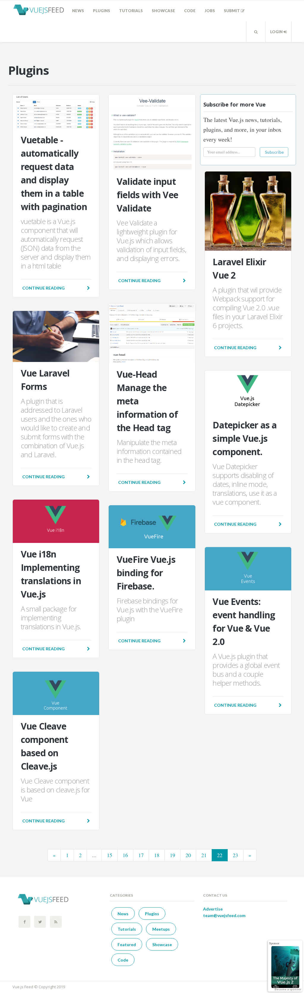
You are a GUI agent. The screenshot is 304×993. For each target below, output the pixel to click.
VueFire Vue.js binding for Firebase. (146, 572)
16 (125, 855)
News (78, 10)
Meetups (161, 929)
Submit (232, 10)
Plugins (101, 10)
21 (204, 855)
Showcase (163, 10)
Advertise (213, 908)
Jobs (210, 10)
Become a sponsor (288, 989)
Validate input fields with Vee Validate (147, 194)
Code (190, 10)
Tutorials (131, 10)
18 (156, 855)
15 (109, 855)
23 (235, 855)
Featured (127, 944)
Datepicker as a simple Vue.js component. (245, 438)
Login (277, 31)
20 (188, 855)
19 (172, 855)
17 (141, 855)
